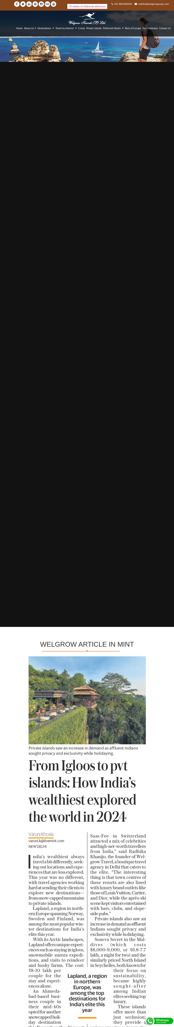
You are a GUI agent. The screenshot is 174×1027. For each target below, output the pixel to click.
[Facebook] (17, 4)
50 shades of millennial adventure (87, 6)
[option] (87, 319)
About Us (29, 28)
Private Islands (94, 28)
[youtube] (53, 4)
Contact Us (165, 28)
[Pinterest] (35, 4)
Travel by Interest (64, 28)
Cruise (81, 28)
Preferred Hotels (112, 28)
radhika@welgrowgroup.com (153, 4)
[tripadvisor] (47, 4)
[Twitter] (23, 4)
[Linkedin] (29, 4)
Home (19, 28)
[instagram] (41, 4)
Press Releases (150, 28)
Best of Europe (133, 28)
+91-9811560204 (123, 4)
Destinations (45, 28)
